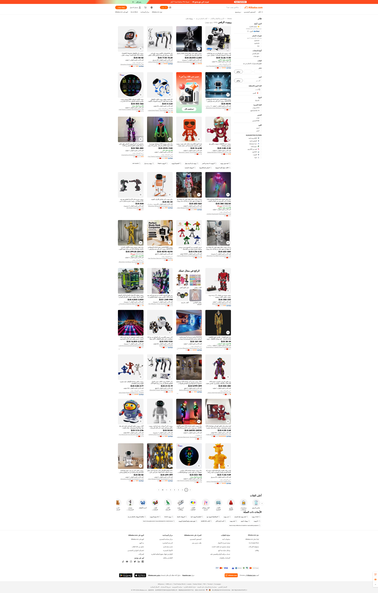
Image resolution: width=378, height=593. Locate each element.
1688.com (169, 584)
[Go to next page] (158, 490)
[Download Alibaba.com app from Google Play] (125, 575)
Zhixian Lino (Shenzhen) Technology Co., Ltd (189, 348)
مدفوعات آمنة (226, 539)
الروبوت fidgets (162, 163)
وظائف (257, 550)
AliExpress (161, 584)
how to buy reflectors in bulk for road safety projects (243, 525)
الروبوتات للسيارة (189, 167)
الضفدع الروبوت (175, 163)
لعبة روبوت (232, 521)
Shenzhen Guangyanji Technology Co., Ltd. (218, 214)
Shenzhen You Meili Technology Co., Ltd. (218, 256)
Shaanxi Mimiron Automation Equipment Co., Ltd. (189, 62)
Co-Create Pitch (254, 543)
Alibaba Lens (251, 575)
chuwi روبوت (255, 516)
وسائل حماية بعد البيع (224, 550)
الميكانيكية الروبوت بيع (212, 516)
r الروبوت (256, 521)
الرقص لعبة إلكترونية (204, 167)
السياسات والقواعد (225, 558)
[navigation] (248, 254)
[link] (375, 574)
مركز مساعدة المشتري (166, 539)
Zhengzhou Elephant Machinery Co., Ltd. (131, 304)
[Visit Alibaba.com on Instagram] (131, 561)
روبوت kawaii (167, 516)
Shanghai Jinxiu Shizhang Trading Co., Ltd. (218, 108)
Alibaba (229, 18)
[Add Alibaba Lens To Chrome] (231, 575)
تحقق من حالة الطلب (138, 546)
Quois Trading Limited (166, 345)
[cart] (145, 8)
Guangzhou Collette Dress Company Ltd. (218, 347)
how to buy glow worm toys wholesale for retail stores (158, 521)
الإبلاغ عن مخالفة (168, 558)
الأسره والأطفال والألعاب (217, 18)
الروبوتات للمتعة (181, 516)
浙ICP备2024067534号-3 (239, 590)
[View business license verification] (207, 590)
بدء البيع (142, 543)
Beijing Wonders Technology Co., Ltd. (190, 390)
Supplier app (186, 575)
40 (162, 490)
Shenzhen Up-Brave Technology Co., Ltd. (131, 262)
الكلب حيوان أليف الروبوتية (221, 167)
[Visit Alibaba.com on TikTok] (123, 561)
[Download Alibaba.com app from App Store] (140, 575)
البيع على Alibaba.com (137, 539)
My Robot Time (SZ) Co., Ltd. (135, 208)
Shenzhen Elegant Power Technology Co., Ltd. (189, 208)
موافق (238, 71)
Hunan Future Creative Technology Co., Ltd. (131, 109)
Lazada (189, 584)
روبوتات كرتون (244, 521)
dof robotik (135, 163)
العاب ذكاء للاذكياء (205, 521)
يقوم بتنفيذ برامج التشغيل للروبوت (186, 521)
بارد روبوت (226, 516)
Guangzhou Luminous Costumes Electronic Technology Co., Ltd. (189, 437)
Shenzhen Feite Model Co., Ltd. (221, 304)
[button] (170, 7)
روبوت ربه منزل (148, 163)
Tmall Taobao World (179, 584)
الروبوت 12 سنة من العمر (208, 163)
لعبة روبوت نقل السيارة (240, 516)
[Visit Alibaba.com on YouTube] (127, 561)
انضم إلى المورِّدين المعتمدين (136, 550)
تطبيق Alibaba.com (154, 575)
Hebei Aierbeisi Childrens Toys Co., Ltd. (219, 152)
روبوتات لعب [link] (189, 18)
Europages (217, 584)
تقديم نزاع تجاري (168, 546)
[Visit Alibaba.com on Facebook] (143, 561)
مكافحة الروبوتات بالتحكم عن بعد (136, 516)
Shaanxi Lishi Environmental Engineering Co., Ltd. (131, 345)
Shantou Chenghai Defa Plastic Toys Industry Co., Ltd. (160, 110)
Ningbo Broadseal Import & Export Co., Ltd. (218, 434)
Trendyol (210, 584)
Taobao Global (197, 584)
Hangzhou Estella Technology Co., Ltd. (132, 64)
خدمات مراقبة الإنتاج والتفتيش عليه (220, 554)
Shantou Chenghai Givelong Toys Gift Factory (218, 66)
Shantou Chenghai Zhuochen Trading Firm (160, 62)
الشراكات (141, 554)
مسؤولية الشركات (254, 546)
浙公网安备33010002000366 (221, 590)
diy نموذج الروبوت (154, 516)
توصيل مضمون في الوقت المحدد (221, 546)
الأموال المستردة (168, 550)
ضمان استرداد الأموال (224, 543)
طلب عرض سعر (196, 543)
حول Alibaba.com (253, 535)
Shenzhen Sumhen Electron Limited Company (160, 258)
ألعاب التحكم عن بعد (201, 18)
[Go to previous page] (190, 490)
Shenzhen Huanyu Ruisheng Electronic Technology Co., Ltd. (160, 434)
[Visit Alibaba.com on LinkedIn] (139, 561)
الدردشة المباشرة (168, 543)
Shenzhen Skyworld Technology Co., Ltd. (160, 206)
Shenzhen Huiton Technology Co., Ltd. (161, 390)
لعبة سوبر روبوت (224, 163)
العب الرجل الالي (220, 521)
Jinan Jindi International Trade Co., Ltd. (219, 392)
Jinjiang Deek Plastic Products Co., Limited (131, 392)
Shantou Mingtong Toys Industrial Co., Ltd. (189, 256)
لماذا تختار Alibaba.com (252, 539)
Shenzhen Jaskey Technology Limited (190, 152)
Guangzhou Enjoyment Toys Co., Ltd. (132, 155)
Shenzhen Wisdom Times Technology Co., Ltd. (160, 304)
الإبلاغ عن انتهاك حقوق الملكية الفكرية (162, 554)
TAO (204, 584)
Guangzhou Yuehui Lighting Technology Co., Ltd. (160, 156)
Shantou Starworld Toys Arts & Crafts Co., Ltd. (131, 434)
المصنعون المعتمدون (195, 539)
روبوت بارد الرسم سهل (190, 163)
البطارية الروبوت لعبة (196, 516)
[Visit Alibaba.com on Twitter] (135, 561)
